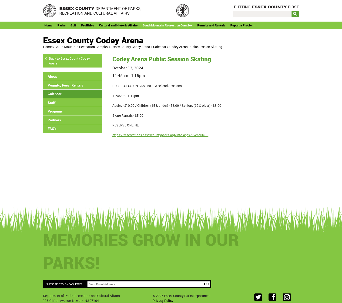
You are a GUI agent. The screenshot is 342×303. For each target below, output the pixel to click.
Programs (55, 111)
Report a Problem (242, 25)
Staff (51, 102)
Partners (54, 120)
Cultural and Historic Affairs (118, 25)
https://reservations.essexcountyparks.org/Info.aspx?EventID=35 (160, 135)
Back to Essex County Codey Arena (69, 60)
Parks (61, 25)
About (52, 76)
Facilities (87, 25)
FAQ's (52, 128)
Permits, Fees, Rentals (65, 85)
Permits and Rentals (211, 25)
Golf (73, 25)
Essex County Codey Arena (130, 47)
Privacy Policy (163, 300)
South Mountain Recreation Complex (167, 25)
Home (48, 25)
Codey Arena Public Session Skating (195, 47)
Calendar (159, 47)
